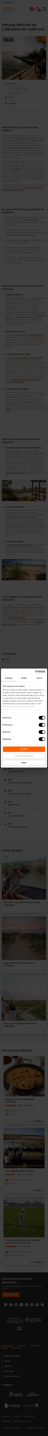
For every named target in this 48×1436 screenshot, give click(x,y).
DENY (24, 763)
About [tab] (39, 678)
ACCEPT (24, 749)
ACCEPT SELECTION (24, 756)
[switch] (42, 725)
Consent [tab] (8, 678)
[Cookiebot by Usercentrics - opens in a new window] (35, 671)
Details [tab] (24, 678)
